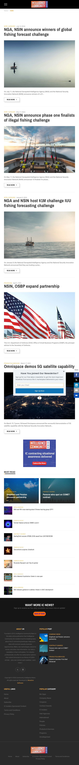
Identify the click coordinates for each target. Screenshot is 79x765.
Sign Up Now (39, 391)
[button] (39, 373)
